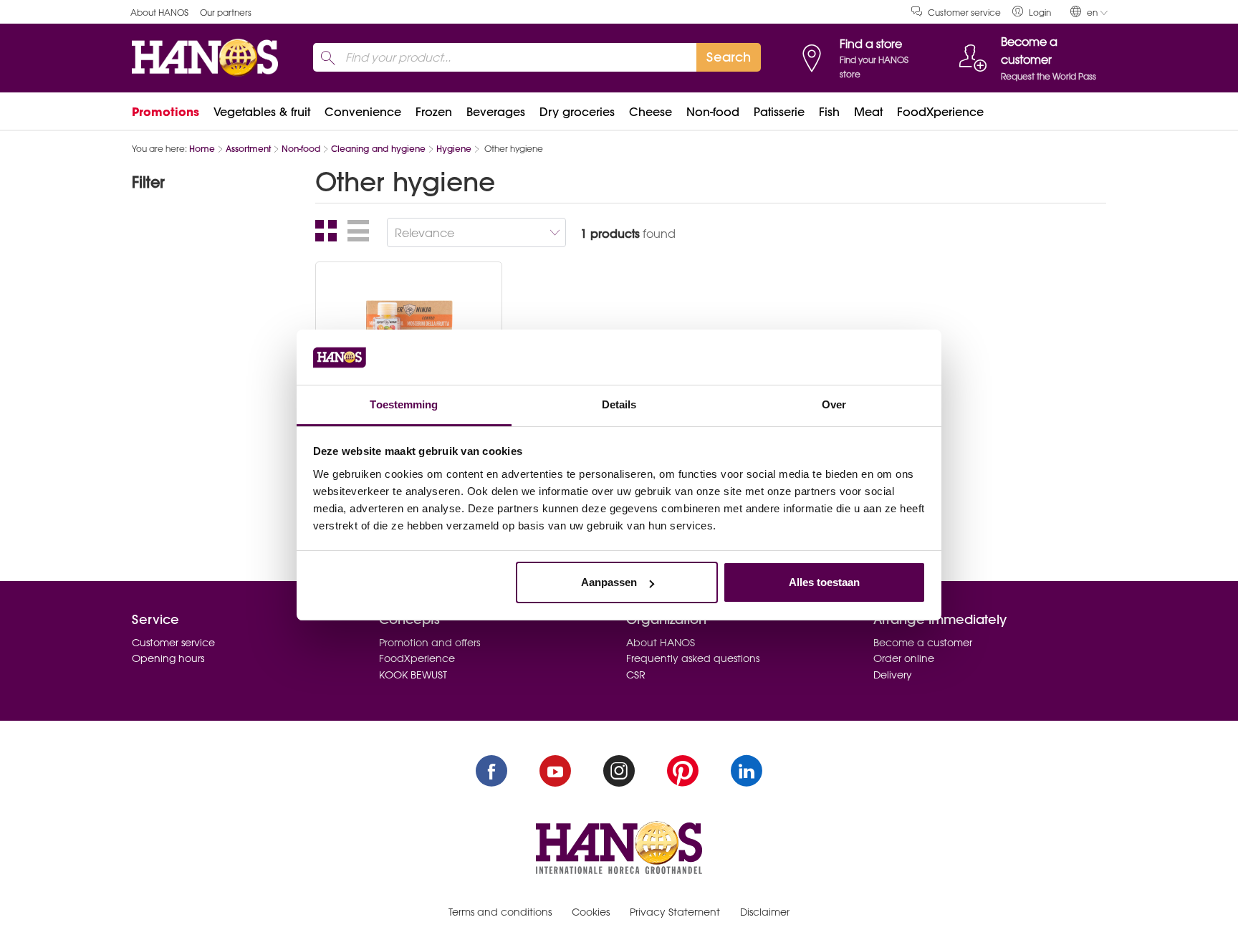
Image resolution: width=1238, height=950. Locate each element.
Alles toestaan (824, 582)
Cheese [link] (650, 112)
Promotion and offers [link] (429, 642)
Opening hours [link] (168, 658)
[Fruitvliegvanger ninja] (409, 322)
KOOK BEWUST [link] (413, 675)
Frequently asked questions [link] (692, 658)
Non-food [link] (712, 112)
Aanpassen (609, 582)
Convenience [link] (363, 112)
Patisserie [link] (779, 112)
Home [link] (202, 149)
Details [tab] (619, 404)
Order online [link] (903, 658)
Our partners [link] (225, 12)
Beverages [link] (495, 112)
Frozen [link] (434, 112)
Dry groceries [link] (577, 112)
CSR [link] (636, 675)
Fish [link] (829, 112)
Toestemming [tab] (404, 404)
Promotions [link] (165, 112)
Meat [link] (868, 112)
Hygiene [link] (453, 149)
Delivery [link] (892, 675)
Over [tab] (834, 404)
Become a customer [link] (922, 642)
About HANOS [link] (159, 12)
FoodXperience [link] (940, 112)
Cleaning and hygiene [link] (378, 149)
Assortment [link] (248, 149)
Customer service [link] (964, 12)
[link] (1032, 12)
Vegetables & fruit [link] (261, 112)
